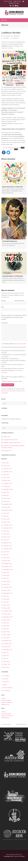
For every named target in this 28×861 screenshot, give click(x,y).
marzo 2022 (6, 534)
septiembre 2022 (7, 528)
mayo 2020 (6, 575)
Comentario (4, 323)
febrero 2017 (6, 664)
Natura (5, 684)
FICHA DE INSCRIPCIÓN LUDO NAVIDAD (11, 147)
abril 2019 (6, 602)
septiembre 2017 (7, 649)
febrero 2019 (6, 608)
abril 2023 (6, 516)
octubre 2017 (7, 646)
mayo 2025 (6, 474)
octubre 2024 (7, 486)
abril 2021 (6, 554)
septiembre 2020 (7, 569)
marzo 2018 (6, 631)
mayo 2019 (6, 599)
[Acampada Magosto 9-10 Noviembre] (14, 263)
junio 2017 (6, 652)
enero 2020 (6, 584)
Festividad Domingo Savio (9, 241)
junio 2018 (6, 623)
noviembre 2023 (7, 504)
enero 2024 (6, 501)
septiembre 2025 (7, 471)
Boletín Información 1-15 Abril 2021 (12, 187)
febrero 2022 (6, 537)
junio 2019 (6, 596)
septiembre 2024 (7, 489)
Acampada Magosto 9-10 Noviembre (12, 276)
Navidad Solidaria (21, 724)
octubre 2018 (7, 614)
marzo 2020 (6, 581)
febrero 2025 (6, 480)
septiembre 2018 (7, 617)
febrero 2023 (6, 522)
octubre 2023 (7, 507)
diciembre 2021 (7, 542)
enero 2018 (6, 637)
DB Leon (18, 36)
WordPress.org (5, 704)
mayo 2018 (6, 626)
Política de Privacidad (19, 856)
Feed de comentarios (7, 702)
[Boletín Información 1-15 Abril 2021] (14, 173)
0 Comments (15, 38)
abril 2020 (6, 578)
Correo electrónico (19, 300)
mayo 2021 (6, 551)
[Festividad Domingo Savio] (14, 218)
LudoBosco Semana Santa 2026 (11, 442)
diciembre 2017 (7, 640)
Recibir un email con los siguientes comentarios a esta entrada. (12, 377)
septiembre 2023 (7, 510)
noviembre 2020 (7, 566)
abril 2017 (6, 658)
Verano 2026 (6, 436)
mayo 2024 (6, 492)
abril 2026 (6, 462)
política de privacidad (20, 343)
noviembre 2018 (7, 611)
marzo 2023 (6, 519)
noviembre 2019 (7, 587)
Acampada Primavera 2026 (10, 439)
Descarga (22, 147)
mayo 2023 (6, 513)
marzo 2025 (6, 477)
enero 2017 (6, 667)
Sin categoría (6, 690)
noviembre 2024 (7, 483)
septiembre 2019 (7, 593)
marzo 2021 (6, 557)
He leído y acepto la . (14, 343)
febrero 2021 (6, 560)
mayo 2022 (6, 531)
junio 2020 (6, 572)
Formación (6, 681)
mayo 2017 (6, 655)
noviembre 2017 (7, 643)
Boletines (6, 678)
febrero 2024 (6, 498)
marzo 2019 (6, 605)
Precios (11, 149)
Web (2, 307)
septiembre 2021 (7, 548)
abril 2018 (6, 629)
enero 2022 (6, 540)
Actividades (6, 38)
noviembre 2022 (7, 525)
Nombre (3, 300)
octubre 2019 (7, 590)
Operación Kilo (7, 450)
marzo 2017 (6, 661)
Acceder (3, 698)
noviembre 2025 (7, 468)
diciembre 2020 (7, 563)
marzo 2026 (6, 465)
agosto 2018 (6, 620)
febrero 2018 (6, 634)
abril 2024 (6, 495)
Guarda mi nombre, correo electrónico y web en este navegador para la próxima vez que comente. (14, 317)
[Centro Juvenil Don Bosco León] (14, 13)
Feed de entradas (6, 700)
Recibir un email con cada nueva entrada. (12, 381)
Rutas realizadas (7, 687)
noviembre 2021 (7, 545)
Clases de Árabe (6, 724)
